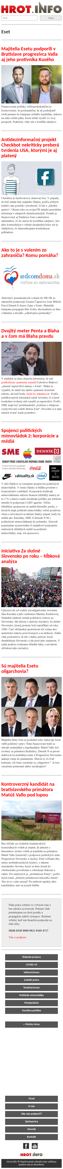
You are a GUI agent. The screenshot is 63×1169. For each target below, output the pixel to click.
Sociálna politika (31, 1010)
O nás (31, 1106)
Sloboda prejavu (31, 957)
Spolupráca (31, 1121)
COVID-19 (31, 964)
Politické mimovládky (31, 995)
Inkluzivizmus (31, 972)
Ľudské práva (31, 980)
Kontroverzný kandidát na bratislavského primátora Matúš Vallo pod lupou (28, 790)
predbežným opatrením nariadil (18, 382)
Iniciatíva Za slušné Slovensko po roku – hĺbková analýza (30, 556)
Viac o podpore (17, 937)
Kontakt (31, 1137)
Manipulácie (31, 1003)
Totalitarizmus (31, 987)
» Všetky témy (31, 1024)
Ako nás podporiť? (31, 1114)
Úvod (32, 1098)
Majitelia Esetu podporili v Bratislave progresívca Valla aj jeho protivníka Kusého (29, 54)
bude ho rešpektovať (38, 393)
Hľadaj (51, 18)
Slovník (31, 1129)
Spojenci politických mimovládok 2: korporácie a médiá (29, 436)
